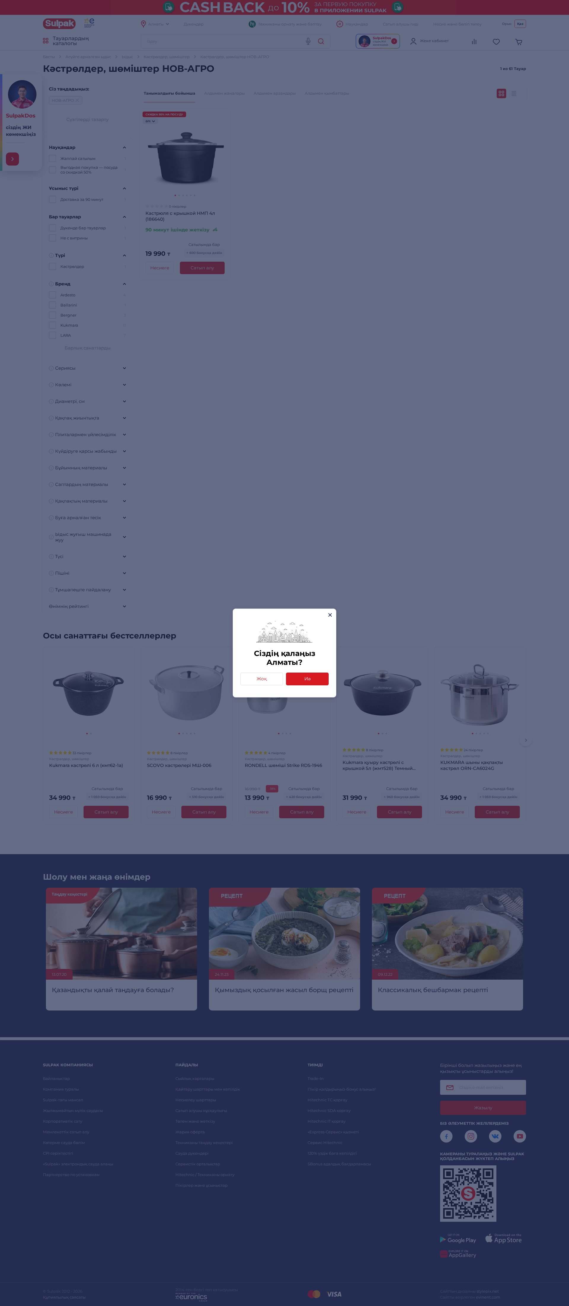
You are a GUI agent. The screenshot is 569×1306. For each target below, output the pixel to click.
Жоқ (262, 678)
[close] (330, 614)
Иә (307, 678)
